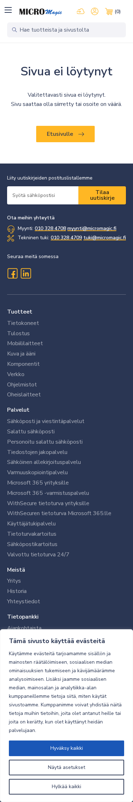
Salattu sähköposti (31, 431)
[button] (8, 10)
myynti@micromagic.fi (91, 228)
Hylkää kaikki (66, 786)
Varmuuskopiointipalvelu (37, 472)
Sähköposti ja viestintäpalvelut (45, 421)
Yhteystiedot (23, 601)
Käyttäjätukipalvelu (31, 524)
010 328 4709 (66, 237)
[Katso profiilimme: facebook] (12, 273)
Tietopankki (23, 617)
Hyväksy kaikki (66, 748)
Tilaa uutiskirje (102, 195)
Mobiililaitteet (25, 343)
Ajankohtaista (24, 628)
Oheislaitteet (24, 395)
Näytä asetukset (66, 767)
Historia (17, 591)
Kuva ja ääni (21, 354)
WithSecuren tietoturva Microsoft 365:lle (59, 513)
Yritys (14, 581)
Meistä (16, 570)
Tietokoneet (23, 323)
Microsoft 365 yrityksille (38, 483)
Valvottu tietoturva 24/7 (38, 554)
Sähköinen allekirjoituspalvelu (44, 462)
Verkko (15, 374)
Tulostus (18, 333)
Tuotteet (19, 312)
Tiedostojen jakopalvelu (37, 452)
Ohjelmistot (22, 385)
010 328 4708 (50, 228)
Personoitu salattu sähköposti (45, 442)
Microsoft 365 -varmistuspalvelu (48, 493)
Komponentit (23, 364)
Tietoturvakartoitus (31, 534)
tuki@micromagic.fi (104, 237)
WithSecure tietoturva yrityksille (48, 503)
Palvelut (18, 410)
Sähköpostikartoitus (32, 544)
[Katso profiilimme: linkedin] (26, 273)
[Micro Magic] (41, 12)
